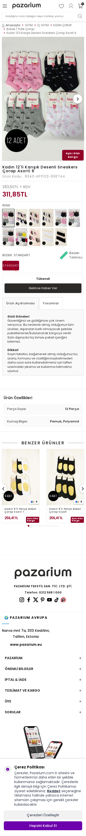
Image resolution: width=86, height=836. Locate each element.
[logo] (26, 6)
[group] (43, 99)
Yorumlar (51, 303)
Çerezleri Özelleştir (43, 815)
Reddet (53, 791)
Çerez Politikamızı (61, 786)
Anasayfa (13, 25)
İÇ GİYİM (43, 25)
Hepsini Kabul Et (43, 825)
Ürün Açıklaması (20, 303)
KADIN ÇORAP (62, 25)
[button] (8, 98)
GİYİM (29, 25)
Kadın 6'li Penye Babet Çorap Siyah (65, 510)
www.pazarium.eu (26, 644)
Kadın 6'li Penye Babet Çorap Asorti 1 (20, 510)
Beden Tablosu (76, 255)
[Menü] (5, 6)
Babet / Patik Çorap (20, 29)
